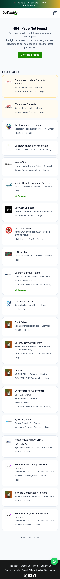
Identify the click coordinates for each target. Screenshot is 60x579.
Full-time (38, 87)
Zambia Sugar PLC (23, 423)
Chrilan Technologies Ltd (25, 305)
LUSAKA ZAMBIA (22, 402)
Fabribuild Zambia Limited (26, 276)
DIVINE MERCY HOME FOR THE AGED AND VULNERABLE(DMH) (33, 348)
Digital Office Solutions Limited (28, 447)
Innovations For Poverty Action (28, 166)
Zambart (18, 149)
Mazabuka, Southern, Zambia (28, 427)
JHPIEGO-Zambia (22, 187)
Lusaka (39, 149)
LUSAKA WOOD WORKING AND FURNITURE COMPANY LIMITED (33, 233)
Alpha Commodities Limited (27, 326)
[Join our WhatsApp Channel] (54, 561)
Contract (48, 166)
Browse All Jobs (29, 537)
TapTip (18, 211)
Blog (35, 565)
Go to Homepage (30, 54)
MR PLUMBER (21, 374)
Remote (19, 133)
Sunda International (23, 87)
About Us (25, 565)
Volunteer (49, 129)
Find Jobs (14, 565)
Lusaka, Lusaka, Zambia (25, 91)
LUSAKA (30, 239)
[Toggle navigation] (55, 13)
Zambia (46, 187)
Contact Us (46, 565)
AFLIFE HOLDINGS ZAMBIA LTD (28, 496)
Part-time (20, 353)
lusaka (17, 309)
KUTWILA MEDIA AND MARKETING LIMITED (33, 472)
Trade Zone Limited (23, 256)
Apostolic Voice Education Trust (28, 129)
